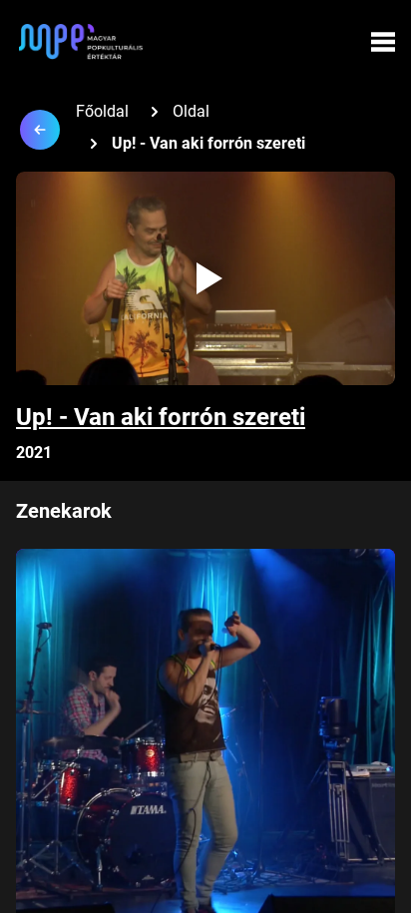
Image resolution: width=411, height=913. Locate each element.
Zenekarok (64, 511)
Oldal (191, 111)
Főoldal (102, 111)
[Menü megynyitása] (383, 42)
